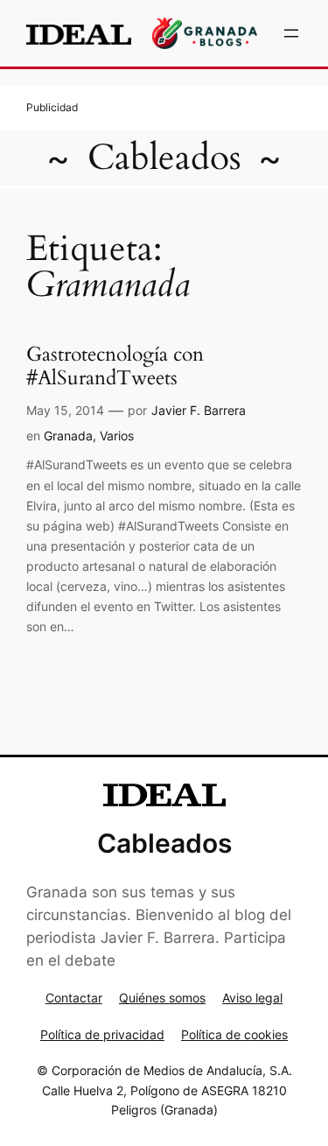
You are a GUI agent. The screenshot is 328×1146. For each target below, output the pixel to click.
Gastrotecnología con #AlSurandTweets (115, 366)
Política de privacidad (102, 1034)
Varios (117, 435)
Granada (68, 435)
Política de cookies (234, 1034)
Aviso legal (252, 997)
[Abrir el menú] (291, 33)
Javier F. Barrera (198, 410)
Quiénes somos (162, 997)
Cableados (164, 158)
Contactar (73, 997)
